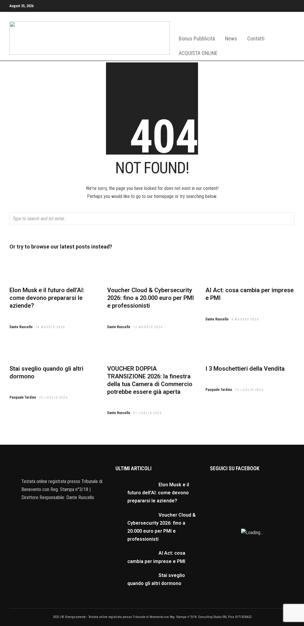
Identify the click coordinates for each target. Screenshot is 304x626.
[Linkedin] (282, 11)
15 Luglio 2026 (249, 389)
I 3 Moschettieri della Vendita (245, 368)
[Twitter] (58, 511)
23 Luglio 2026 (53, 397)
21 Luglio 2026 (147, 413)
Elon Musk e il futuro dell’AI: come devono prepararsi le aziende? (47, 298)
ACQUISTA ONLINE (198, 53)
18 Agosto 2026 (50, 327)
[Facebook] (46, 511)
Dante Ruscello (21, 327)
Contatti (256, 38)
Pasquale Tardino (23, 397)
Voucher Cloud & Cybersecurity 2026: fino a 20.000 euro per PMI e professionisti (150, 298)
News (231, 38)
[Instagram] (292, 11)
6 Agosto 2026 (245, 319)
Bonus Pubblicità (197, 38)
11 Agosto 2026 (148, 327)
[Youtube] (271, 11)
